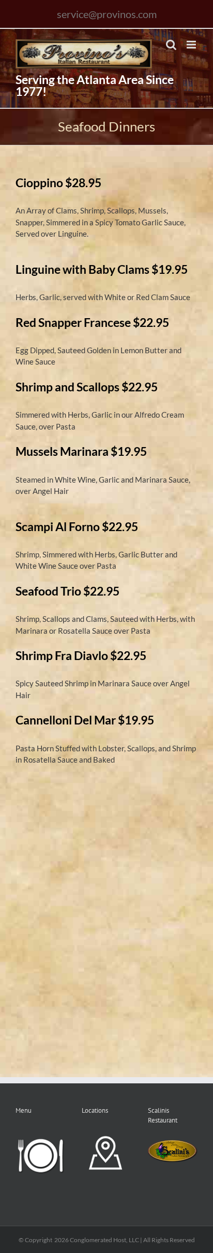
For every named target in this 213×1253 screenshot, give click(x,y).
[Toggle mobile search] (171, 44)
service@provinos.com (107, 14)
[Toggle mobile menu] (192, 44)
